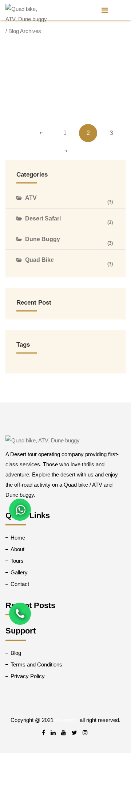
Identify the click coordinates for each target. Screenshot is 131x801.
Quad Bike (39, 260)
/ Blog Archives (23, 31)
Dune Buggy (42, 239)
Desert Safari (43, 218)
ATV (31, 198)
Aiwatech (65, 720)
